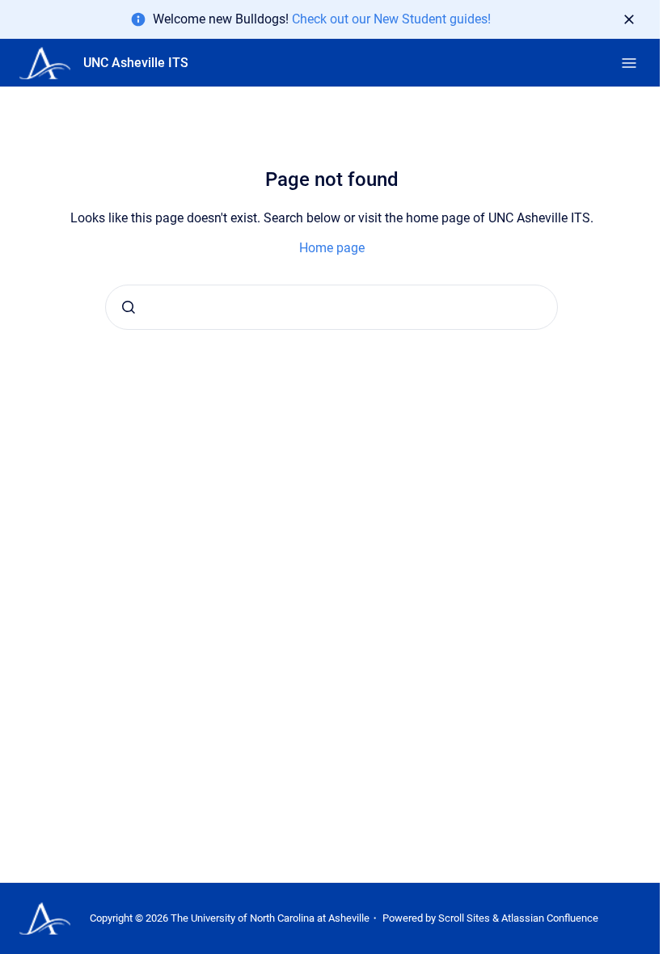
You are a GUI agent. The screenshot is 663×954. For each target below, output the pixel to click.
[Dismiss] (629, 19)
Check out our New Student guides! (391, 19)
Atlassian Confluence (549, 918)
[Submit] (128, 307)
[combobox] (331, 307)
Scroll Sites (464, 918)
